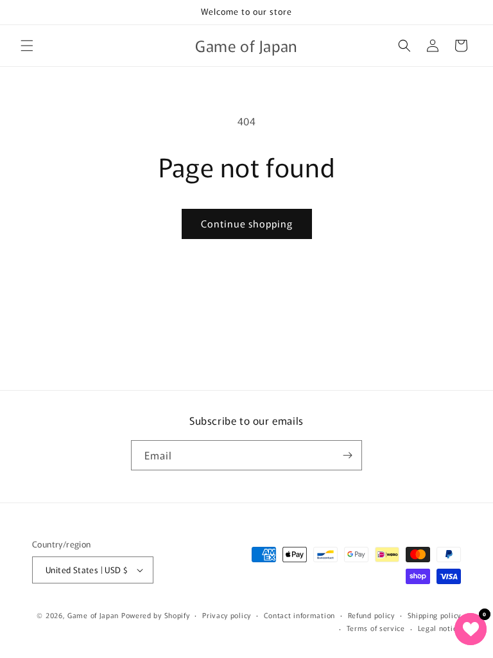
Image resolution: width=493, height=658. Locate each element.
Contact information (299, 615)
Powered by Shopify (155, 615)
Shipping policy (435, 615)
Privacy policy (226, 615)
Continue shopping (247, 223)
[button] (27, 45)
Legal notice (439, 628)
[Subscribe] (347, 455)
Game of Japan (93, 615)
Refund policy (371, 615)
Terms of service (376, 628)
